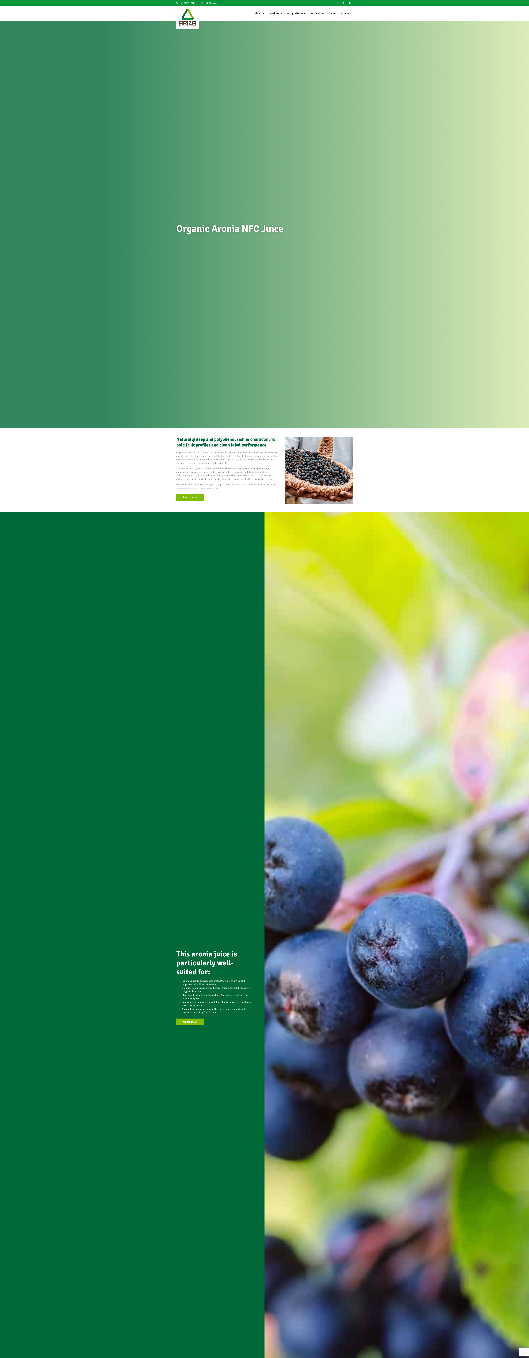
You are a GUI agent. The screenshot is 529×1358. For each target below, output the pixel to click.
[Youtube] (349, 3)
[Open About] (263, 13)
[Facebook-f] (337, 3)
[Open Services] (323, 13)
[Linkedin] (343, 3)
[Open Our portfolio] (304, 13)
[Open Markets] (281, 13)
